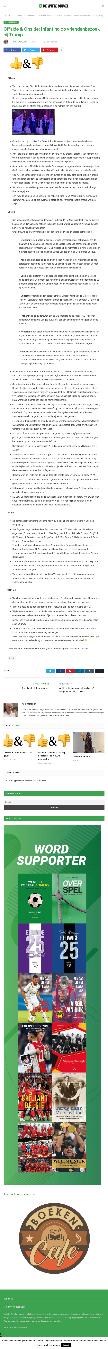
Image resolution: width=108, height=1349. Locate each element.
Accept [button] (66, 1345)
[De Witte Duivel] (54, 5)
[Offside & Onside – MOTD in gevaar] (19, 740)
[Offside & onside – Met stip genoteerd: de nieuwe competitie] (54, 740)
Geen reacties (51, 42)
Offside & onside (11, 22)
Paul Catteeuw (20, 42)
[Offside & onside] (88, 742)
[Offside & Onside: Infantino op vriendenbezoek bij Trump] (54, 64)
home (11, 658)
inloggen (14, 781)
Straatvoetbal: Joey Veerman (35, 688)
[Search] (103, 6)
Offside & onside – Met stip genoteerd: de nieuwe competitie (52, 755)
